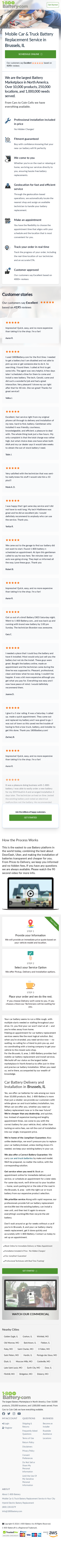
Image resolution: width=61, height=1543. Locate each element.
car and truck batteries (21, 1158)
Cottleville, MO (43, 1362)
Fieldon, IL (45, 1343)
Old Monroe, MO (11, 1343)
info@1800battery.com (12, 1511)
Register (8, 1428)
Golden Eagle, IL (11, 1337)
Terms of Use (28, 1438)
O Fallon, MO (44, 1349)
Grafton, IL (27, 1337)
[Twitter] (8, 1413)
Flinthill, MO (9, 1374)
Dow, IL (48, 1368)
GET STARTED (30, 818)
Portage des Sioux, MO (47, 1355)
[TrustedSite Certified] (10, 1533)
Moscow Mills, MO (24, 1362)
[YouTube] (19, 1413)
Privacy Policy (28, 1451)
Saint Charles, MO (25, 1349)
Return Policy (28, 1442)
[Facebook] (3, 1413)
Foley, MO (8, 1349)
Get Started (53, 5)
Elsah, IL (7, 1362)
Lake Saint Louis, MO (13, 1368)
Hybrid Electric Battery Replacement (18, 1503)
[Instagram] (14, 1413)
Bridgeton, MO (25, 1374)
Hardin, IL (28, 1355)
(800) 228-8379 (9, 1507)
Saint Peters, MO (11, 1355)
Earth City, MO (33, 1368)
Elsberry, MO (42, 1374)
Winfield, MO (43, 1337)
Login (6, 1424)
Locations (47, 1438)
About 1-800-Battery (11, 1494)
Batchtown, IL (30, 1343)
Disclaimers (27, 1447)
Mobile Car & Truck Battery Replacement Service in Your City (28, 1499)
